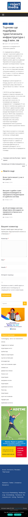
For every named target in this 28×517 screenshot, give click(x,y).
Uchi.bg (14, 497)
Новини (5, 23)
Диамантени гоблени (6, 370)
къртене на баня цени (7, 358)
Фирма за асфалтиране (7, 354)
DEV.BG (3, 342)
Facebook (5, 483)
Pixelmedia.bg (14, 492)
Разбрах (10, 514)
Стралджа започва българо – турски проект (14, 159)
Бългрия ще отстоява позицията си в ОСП (13, 165)
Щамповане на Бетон (7, 386)
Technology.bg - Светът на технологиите (12, 338)
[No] (26, 513)
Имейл (4, 267)
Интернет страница (7, 275)
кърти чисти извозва (6, 396)
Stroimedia (9, 495)
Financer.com (4, 374)
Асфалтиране (4, 377)
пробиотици (4, 351)
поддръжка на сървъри (7, 345)
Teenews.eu (18, 495)
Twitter (11, 483)
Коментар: (5, 238)
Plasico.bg (3, 390)
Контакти (10, 470)
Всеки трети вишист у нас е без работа (13, 178)
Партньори (5, 472)
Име (3, 260)
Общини (11, 23)
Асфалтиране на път (6, 348)
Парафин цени (5, 399)
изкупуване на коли (6, 380)
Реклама (17, 470)
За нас (4, 470)
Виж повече (18, 514)
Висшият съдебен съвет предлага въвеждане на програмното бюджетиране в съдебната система (13, 194)
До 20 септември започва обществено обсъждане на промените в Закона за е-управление (13, 211)
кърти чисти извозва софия (8, 364)
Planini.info (20, 497)
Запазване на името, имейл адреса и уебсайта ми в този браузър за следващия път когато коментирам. (12, 288)
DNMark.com (4, 367)
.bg (13, 495)
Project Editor (16, 43)
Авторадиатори (5, 361)
